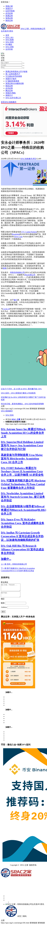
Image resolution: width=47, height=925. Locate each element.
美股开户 (9, 9)
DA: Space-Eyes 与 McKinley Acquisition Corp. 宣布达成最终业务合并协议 (22, 523)
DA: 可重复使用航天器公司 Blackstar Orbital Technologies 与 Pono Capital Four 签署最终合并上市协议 (23, 484)
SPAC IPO (9, 37)
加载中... (6, 558)
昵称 (3, 603)
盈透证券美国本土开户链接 (16, 71)
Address (4, 607)
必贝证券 (9, 13)
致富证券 (9, 20)
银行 (15, 300)
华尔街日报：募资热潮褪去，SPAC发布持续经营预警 (22, 404)
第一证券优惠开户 (12, 74)
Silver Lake (18, 237)
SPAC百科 (9, 42)
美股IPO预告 (10, 93)
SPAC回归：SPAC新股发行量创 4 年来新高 (18, 393)
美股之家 (9, 6)
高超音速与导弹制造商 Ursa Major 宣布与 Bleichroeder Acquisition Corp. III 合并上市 (22, 458)
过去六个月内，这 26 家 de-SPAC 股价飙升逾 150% (21, 389)
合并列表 (9, 49)
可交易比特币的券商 (13, 76)
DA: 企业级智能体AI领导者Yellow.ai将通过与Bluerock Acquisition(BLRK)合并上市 (23, 510)
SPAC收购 (9, 40)
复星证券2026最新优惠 (14, 83)
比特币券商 (10, 11)
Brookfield (16, 234)
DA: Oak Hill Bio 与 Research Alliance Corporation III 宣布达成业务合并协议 (22, 549)
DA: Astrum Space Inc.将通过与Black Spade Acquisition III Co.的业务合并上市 (23, 433)
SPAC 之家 (15, 419)
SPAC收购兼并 (10, 102)
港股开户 (9, 95)
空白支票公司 (29, 275)
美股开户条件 (10, 79)
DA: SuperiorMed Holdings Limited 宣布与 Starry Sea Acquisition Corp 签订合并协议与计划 (22, 445)
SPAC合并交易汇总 (13, 98)
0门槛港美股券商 (12, 81)
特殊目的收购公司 (17, 272)
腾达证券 (9, 91)
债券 (4, 268)
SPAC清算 (9, 47)
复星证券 (9, 18)
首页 (7, 35)
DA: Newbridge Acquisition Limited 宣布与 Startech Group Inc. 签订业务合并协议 (23, 497)
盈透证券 (9, 16)
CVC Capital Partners (29, 232)
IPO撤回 (8, 44)
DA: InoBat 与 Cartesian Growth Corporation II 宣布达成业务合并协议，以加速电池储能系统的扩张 (22, 536)
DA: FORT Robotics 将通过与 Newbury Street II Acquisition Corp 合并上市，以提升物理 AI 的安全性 (22, 471)
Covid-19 (6, 309)
